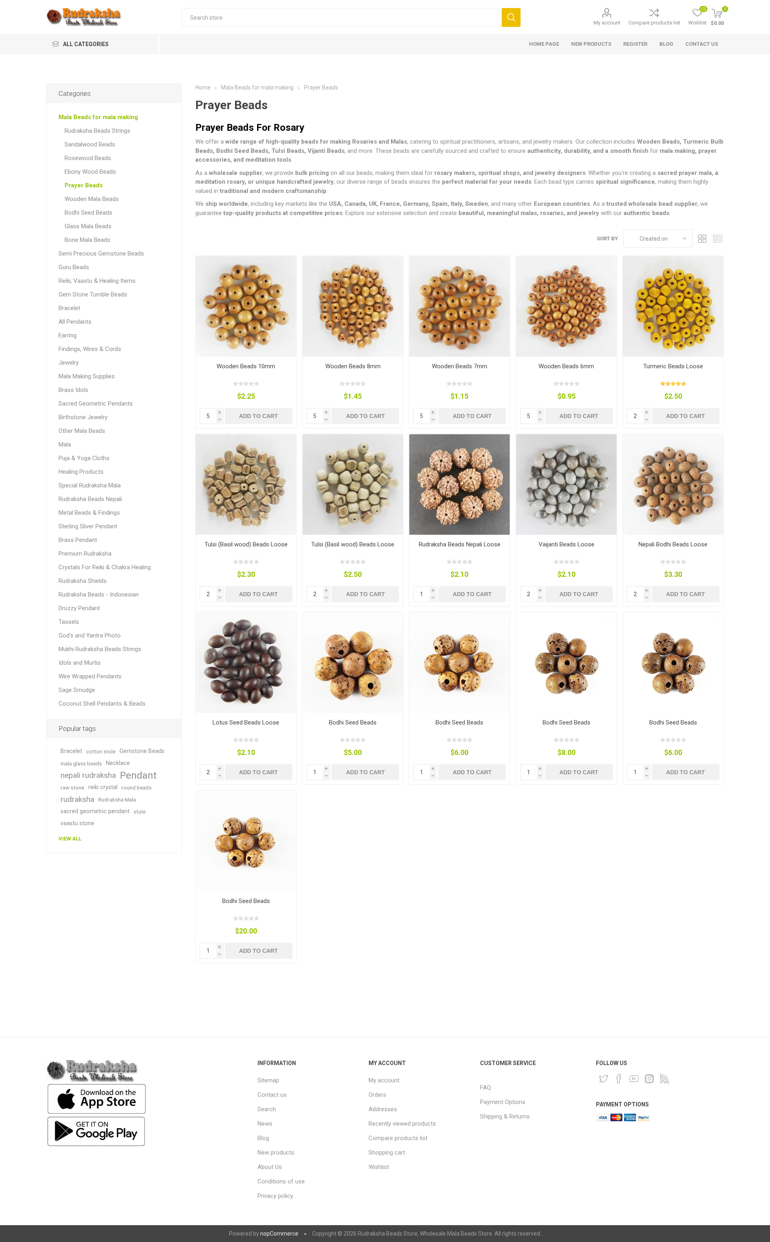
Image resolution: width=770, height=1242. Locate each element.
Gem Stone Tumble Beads (93, 294)
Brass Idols (73, 390)
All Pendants (75, 321)
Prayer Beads (84, 185)
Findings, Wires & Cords (90, 349)
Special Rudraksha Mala (90, 485)
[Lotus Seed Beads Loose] (246, 662)
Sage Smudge (77, 690)
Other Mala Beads (82, 430)
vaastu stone (77, 823)
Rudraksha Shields (83, 580)
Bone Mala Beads (87, 240)
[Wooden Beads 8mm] (352, 306)
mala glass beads (81, 763)
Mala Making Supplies (87, 376)
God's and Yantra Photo (90, 635)
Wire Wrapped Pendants (90, 676)
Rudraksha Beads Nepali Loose (459, 544)
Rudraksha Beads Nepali (90, 499)
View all (70, 839)
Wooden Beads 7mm (459, 366)
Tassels (69, 621)
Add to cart (258, 416)
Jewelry (69, 362)
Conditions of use (281, 1181)
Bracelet (69, 308)
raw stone (72, 787)
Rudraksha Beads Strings (97, 130)
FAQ (485, 1087)
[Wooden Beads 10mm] (246, 306)
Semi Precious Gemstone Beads (101, 253)
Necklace (118, 763)
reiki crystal (103, 787)
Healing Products (81, 471)
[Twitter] (603, 1078)
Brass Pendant (78, 540)
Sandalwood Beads (90, 144)
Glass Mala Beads (88, 226)
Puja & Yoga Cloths (84, 458)
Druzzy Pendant (79, 608)
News (264, 1123)
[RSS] (664, 1078)
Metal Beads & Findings (89, 512)
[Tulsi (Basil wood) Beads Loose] (246, 484)
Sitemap (268, 1080)
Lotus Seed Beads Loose (246, 722)
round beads (137, 787)
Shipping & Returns (505, 1116)
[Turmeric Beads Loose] (673, 306)
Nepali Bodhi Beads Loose (672, 544)
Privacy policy (275, 1195)
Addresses (383, 1109)
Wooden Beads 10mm (246, 366)
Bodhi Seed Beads (353, 722)
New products (275, 1152)
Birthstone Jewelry (83, 417)
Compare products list (654, 23)
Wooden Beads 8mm (353, 366)
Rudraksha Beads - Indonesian (99, 594)
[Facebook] (618, 1078)
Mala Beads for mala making (98, 117)
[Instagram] (649, 1078)
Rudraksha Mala (117, 799)
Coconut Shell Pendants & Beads (102, 703)
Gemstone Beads (142, 751)
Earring (68, 335)
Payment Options (502, 1102)
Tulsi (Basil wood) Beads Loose (246, 544)
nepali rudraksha (88, 775)
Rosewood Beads (88, 158)
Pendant (138, 775)
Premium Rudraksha (85, 553)
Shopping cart (387, 1152)
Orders (377, 1094)
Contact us (272, 1094)
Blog (263, 1138)
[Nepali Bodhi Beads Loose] (673, 484)
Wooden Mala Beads (92, 199)
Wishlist (379, 1167)
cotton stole (101, 751)
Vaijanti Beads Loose (566, 544)
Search (511, 17)
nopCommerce (279, 1233)
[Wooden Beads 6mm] (566, 306)
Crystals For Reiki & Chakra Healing (105, 567)
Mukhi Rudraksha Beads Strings (100, 649)
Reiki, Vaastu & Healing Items (97, 280)
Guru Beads (74, 267)
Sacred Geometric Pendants (96, 403)
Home (203, 87)
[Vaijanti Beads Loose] (566, 484)
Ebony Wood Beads (90, 171)
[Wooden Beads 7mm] (459, 306)
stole (140, 811)
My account (607, 23)
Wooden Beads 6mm (566, 366)
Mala (65, 444)
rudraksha (77, 799)
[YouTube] (634, 1078)
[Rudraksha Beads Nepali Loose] (459, 484)
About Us (269, 1167)
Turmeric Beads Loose (673, 366)
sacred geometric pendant (95, 811)
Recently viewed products (402, 1123)
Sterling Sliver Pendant (88, 526)
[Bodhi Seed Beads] (352, 662)
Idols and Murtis (80, 662)
